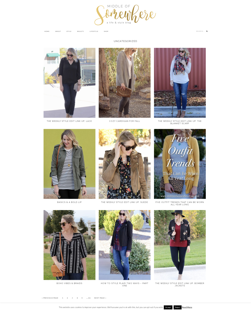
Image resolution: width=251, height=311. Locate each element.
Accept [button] (168, 307)
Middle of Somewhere (125, 14)
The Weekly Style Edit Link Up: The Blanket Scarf (180, 122)
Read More (187, 307)
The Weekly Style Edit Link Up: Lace (69, 121)
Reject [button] (177, 307)
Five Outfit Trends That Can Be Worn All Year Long (180, 203)
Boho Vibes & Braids (69, 283)
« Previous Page (50, 298)
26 (90, 298)
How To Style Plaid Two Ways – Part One (124, 284)
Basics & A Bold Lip (69, 202)
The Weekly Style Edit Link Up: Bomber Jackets (179, 284)
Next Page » (100, 298)
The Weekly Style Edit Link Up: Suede (124, 202)
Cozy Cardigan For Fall (124, 121)
